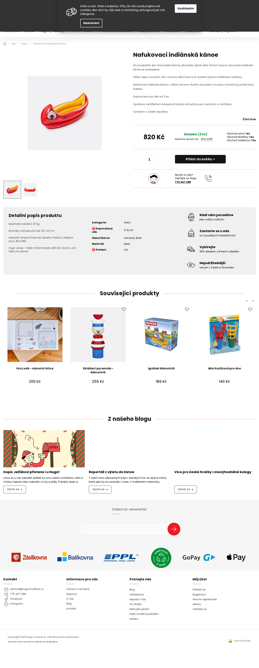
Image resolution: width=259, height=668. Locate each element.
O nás (70, 599)
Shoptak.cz (52, 641)
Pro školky (136, 604)
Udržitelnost (137, 594)
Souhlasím (185, 8)
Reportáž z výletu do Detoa (111, 472)
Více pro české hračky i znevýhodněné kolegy (212, 472)
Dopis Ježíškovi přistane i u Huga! (31, 472)
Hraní (127, 222)
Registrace (199, 594)
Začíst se (13, 489)
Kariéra (134, 619)
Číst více (249, 119)
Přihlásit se (175, 529)
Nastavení (91, 23)
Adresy (197, 604)
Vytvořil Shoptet (242, 640)
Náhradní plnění (139, 609)
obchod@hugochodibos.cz (26, 589)
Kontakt (71, 608)
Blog (69, 603)
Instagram (16, 603)
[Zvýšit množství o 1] (160, 160)
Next (253, 301)
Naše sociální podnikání (144, 614)
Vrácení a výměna (77, 589)
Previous (248, 301)
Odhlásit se (199, 609)
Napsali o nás (138, 599)
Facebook (16, 599)
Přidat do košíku (199, 159)
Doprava (71, 594)
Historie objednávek (205, 599)
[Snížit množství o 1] (148, 160)
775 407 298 (183, 182)
